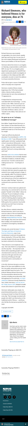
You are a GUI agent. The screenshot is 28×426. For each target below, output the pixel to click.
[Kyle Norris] (4, 324)
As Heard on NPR (7, 311)
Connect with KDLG (7, 403)
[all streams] (26, 424)
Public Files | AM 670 (7, 406)
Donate (23, 2)
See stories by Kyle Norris (17, 341)
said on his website (13, 154)
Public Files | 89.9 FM (7, 410)
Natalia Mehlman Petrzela (14, 217)
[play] (2, 424)
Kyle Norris (9, 20)
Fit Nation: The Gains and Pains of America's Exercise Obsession (13, 231)
